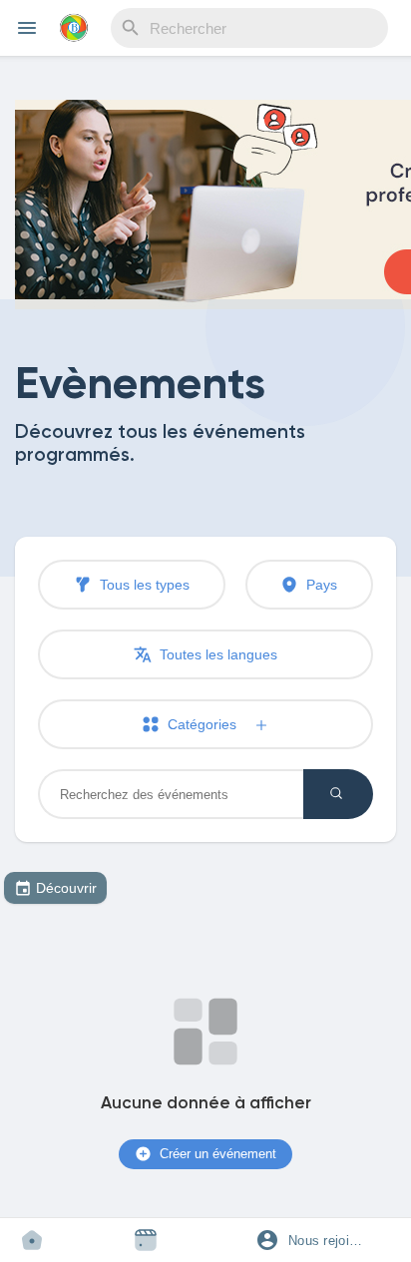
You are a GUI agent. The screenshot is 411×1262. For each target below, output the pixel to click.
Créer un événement (216, 1153)
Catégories (208, 724)
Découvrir (66, 888)
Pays (319, 585)
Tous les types (143, 585)
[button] (319, 1240)
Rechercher (338, 794)
